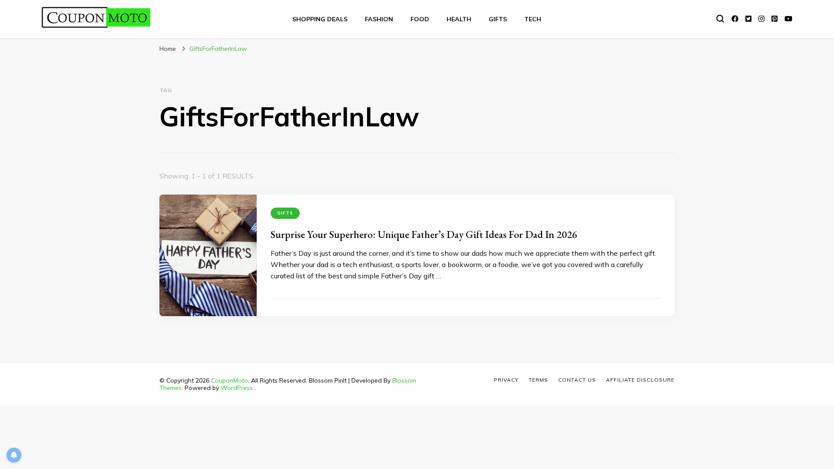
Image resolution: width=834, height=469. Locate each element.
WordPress (237, 388)
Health (459, 19)
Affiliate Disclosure (640, 380)
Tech (532, 19)
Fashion (379, 19)
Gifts (498, 19)
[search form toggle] (720, 19)
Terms (538, 380)
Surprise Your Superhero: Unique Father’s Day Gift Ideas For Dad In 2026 (424, 234)
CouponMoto (229, 380)
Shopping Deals (320, 19)
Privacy (506, 380)
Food (419, 19)
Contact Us (577, 380)
